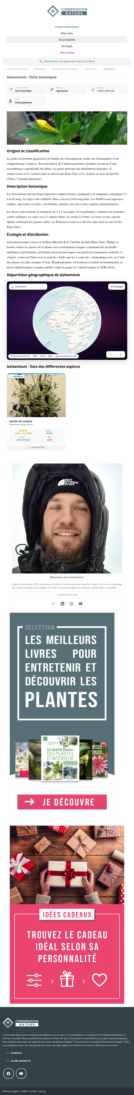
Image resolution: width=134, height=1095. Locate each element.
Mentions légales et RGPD (15, 1091)
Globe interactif (21, 1060)
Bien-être (67, 33)
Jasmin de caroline (20, 421)
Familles (33, 1091)
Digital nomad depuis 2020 (25, 584)
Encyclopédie (67, 39)
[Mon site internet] (53, 603)
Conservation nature (67, 26)
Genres (42, 1091)
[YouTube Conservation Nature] (80, 603)
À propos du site (67, 595)
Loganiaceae (62, 91)
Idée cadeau (67, 52)
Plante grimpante (23, 102)
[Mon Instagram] (71, 603)
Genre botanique (23, 91)
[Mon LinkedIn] (62, 603)
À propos (16, 1053)
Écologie (67, 46)
